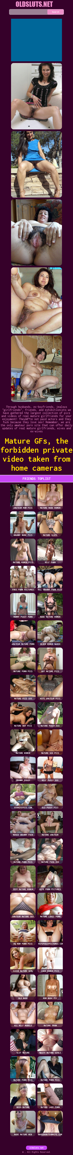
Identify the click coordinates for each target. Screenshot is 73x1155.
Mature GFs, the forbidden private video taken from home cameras (37, 454)
